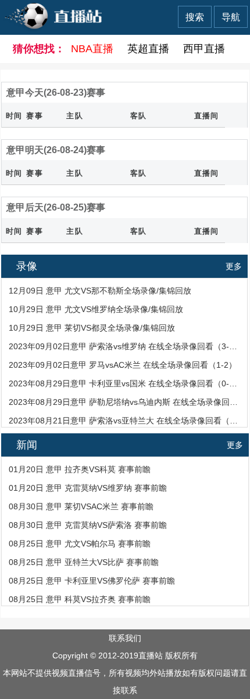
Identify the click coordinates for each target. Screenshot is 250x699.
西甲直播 (204, 49)
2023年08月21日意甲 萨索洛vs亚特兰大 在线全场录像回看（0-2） (124, 420)
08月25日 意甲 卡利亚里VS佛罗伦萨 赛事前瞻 (92, 580)
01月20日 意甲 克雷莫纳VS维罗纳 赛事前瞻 (88, 487)
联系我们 (125, 638)
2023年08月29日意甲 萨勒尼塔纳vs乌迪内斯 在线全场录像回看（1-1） (124, 402)
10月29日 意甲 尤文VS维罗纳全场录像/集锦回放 (96, 309)
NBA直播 (92, 49)
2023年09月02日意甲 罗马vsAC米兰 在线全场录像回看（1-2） (123, 365)
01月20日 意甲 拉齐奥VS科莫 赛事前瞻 (80, 469)
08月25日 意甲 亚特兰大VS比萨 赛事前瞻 (84, 562)
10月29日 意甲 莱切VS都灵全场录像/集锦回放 (92, 327)
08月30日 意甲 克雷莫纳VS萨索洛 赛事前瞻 (88, 525)
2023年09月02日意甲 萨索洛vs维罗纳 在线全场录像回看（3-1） (124, 346)
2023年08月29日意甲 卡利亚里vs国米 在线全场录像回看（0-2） (124, 383)
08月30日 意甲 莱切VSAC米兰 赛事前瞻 (81, 506)
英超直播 (148, 49)
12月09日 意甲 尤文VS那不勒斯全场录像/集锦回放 (100, 290)
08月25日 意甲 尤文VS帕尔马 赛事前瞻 (80, 543)
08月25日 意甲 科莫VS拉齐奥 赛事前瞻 (80, 599)
